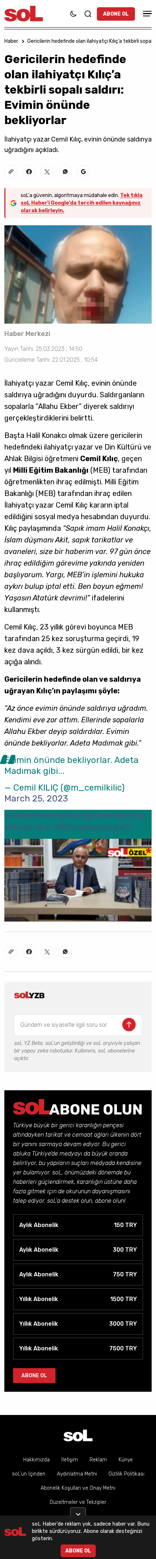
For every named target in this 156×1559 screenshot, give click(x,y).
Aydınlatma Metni (77, 1474)
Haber (11, 41)
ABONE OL (116, 14)
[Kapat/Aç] (78, 1511)
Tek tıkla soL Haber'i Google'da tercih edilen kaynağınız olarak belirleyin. (82, 203)
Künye (126, 1460)
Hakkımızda (36, 1460)
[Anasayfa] (78, 1435)
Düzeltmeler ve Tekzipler (78, 1502)
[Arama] (88, 14)
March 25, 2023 (36, 798)
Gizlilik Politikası (126, 1474)
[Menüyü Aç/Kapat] (146, 14)
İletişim (69, 1460)
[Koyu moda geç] (73, 14)
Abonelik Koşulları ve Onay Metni (78, 1488)
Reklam (98, 1460)
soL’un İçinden (28, 1474)
